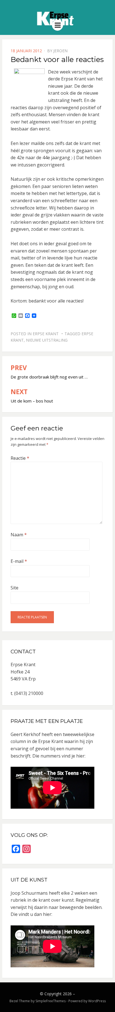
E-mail (19, 561)
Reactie (20, 458)
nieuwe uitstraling (47, 340)
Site (14, 588)
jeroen (60, 50)
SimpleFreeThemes (50, 1001)
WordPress (97, 1001)
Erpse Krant (46, 333)
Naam (19, 535)
